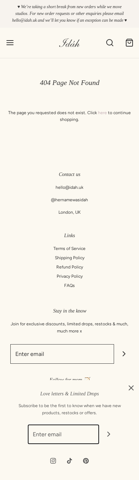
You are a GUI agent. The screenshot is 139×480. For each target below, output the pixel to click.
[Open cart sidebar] (129, 43)
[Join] (124, 354)
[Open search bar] (109, 43)
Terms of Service (69, 248)
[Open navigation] (10, 43)
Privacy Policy (70, 276)
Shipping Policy (69, 257)
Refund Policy (69, 267)
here (102, 112)
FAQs (69, 285)
